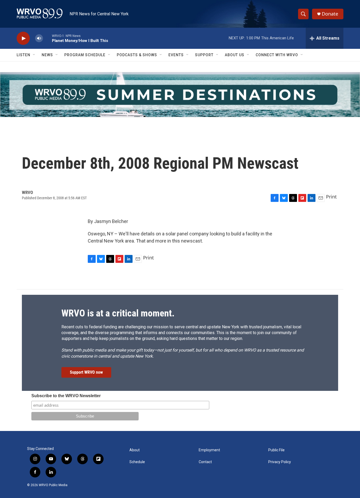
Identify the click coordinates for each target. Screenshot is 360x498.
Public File (276, 450)
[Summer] (180, 94)
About (134, 450)
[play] (23, 38)
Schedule (137, 462)
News (47, 55)
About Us (234, 55)
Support (204, 55)
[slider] (47, 38)
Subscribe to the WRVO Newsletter (66, 395)
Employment (209, 450)
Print (331, 196)
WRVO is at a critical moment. (117, 313)
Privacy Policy (279, 462)
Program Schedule (84, 55)
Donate (330, 14)
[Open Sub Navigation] (34, 55)
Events (176, 55)
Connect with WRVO (277, 55)
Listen (23, 55)
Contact (205, 462)
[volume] (39, 38)
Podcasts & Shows (137, 55)
